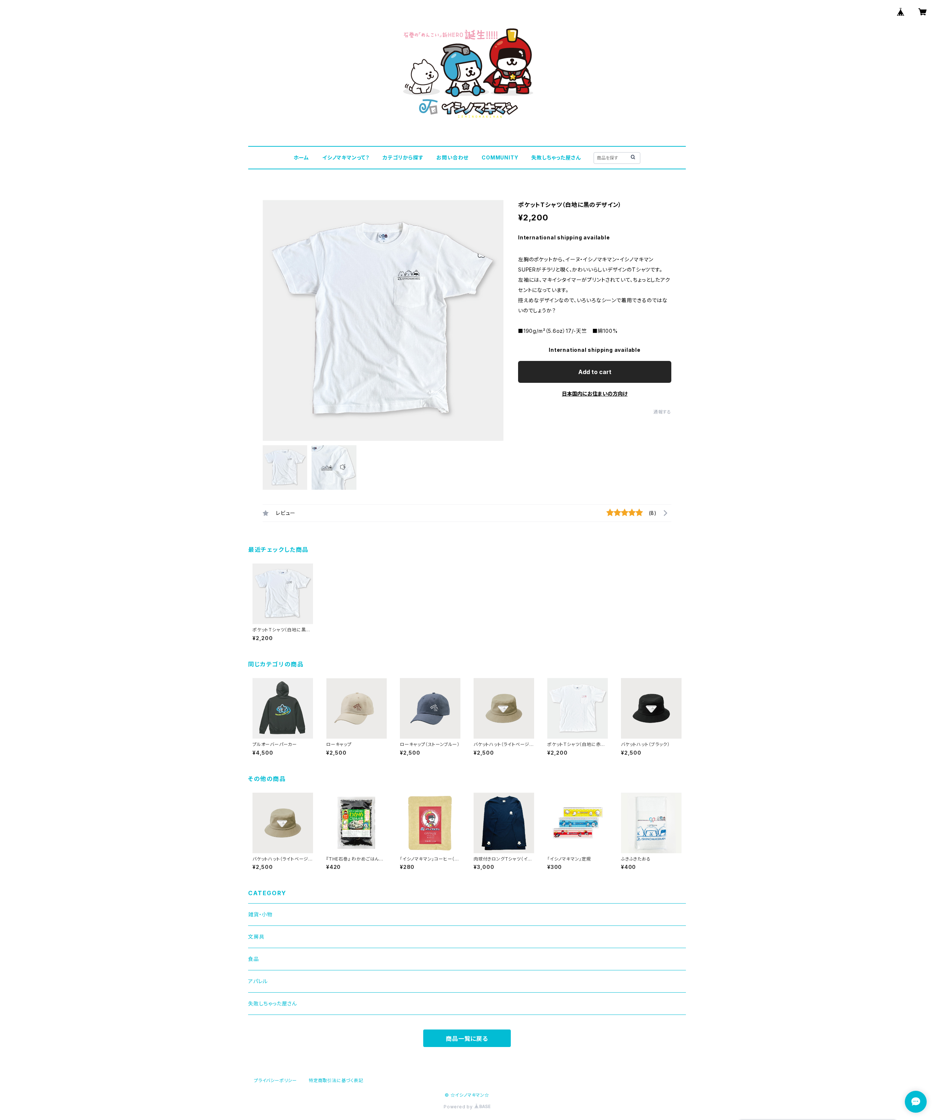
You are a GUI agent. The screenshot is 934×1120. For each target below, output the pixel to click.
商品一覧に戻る (467, 1038)
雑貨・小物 (260, 914)
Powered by (459, 1106)
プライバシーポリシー (275, 1080)
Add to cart (594, 372)
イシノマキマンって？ (346, 157)
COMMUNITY (500, 157)
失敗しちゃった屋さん (555, 157)
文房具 (256, 937)
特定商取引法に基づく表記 (336, 1080)
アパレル (258, 981)
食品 (253, 959)
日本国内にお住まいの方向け (595, 393)
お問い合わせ (452, 157)
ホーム (301, 157)
